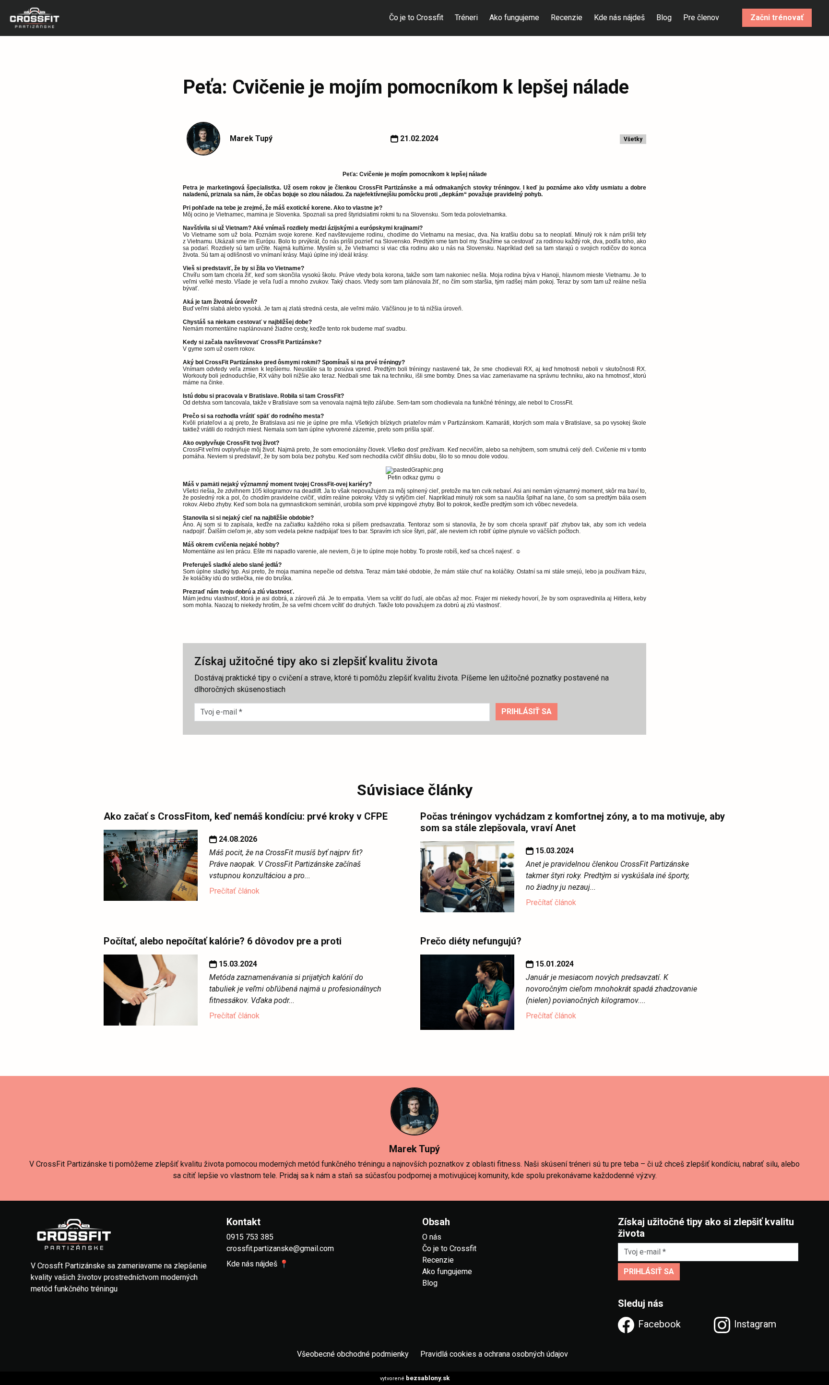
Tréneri (466, 18)
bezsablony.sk (428, 1378)
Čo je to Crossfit (416, 18)
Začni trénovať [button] (777, 18)
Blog (664, 18)
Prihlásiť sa (526, 711)
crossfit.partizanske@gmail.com (280, 1248)
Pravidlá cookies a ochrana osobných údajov (494, 1354)
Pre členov (701, 18)
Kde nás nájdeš (619, 18)
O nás (431, 1237)
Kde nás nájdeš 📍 (257, 1263)
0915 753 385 (249, 1237)
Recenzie (566, 18)
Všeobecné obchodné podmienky (353, 1354)
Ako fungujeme (514, 18)
